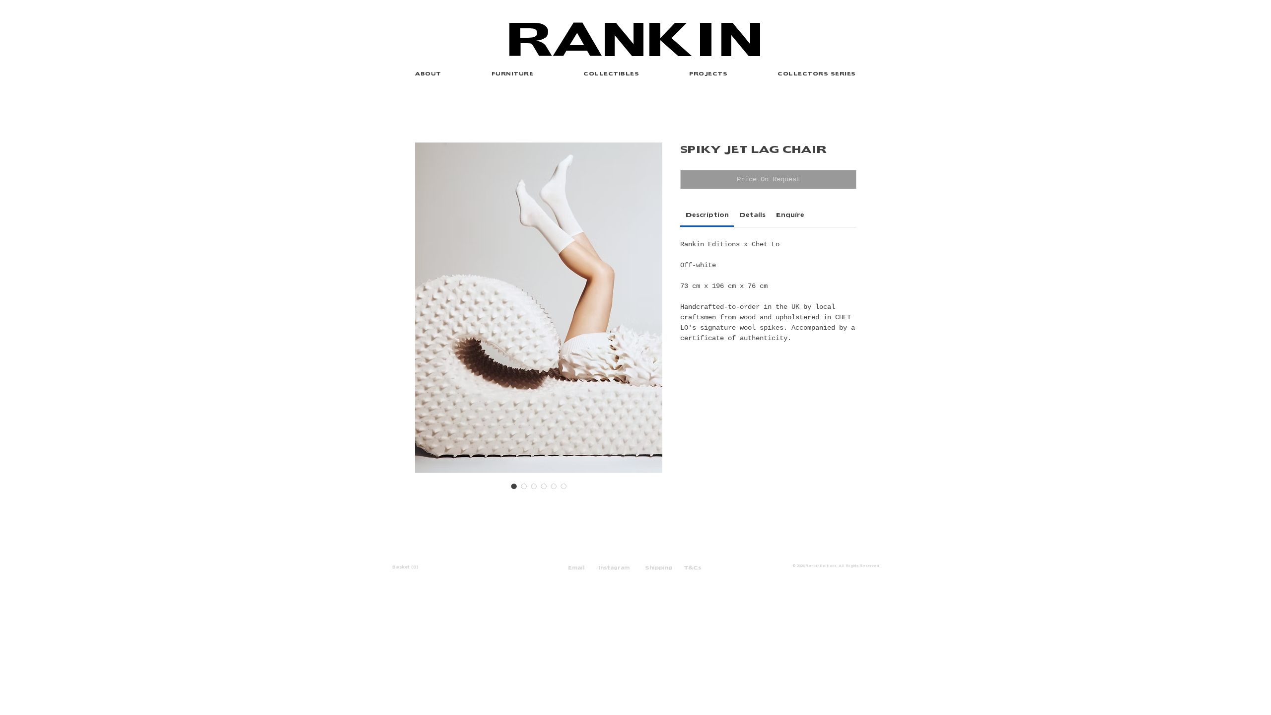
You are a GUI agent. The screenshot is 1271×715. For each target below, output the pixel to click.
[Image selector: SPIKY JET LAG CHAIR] (514, 486)
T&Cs (692, 567)
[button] (708, 73)
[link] (707, 214)
